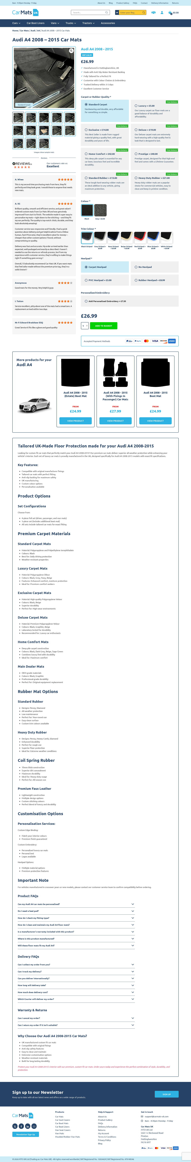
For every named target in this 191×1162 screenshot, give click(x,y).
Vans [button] (54, 23)
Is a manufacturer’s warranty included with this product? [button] (46, 931)
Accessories (108, 23)
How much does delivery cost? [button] (33, 992)
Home (15, 30)
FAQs (135, 3)
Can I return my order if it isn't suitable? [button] (37, 1025)
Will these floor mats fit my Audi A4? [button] (36, 945)
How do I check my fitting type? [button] (33, 918)
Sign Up (167, 1094)
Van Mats (59, 1133)
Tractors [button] (87, 23)
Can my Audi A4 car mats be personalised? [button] (39, 904)
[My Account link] (162, 12)
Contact (144, 3)
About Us (101, 3)
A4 (38, 30)
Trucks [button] (69, 23)
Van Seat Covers (62, 1130)
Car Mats (24, 30)
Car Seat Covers (62, 1120)
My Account (103, 1133)
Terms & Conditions (107, 1136)
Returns (175, 3)
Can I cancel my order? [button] (29, 1018)
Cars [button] (15, 23)
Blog (111, 3)
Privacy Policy (104, 1140)
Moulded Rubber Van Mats (67, 1136)
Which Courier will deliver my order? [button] (36, 999)
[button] (71, 50)
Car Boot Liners (35, 23)
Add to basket (103, 325)
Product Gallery (122, 3)
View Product (75, 420)
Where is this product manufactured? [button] (36, 938)
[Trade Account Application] (154, 13)
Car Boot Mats (61, 1123)
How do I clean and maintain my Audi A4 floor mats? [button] (44, 924)
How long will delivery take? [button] (32, 985)
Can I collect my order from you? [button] (34, 964)
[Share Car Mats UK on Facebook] (21, 1126)
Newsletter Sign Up (25, 1134)
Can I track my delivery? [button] (29, 971)
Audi (33, 30)
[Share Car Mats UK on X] (15, 1126)
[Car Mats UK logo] (31, 1115)
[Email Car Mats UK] (34, 1126)
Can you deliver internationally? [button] (33, 978)
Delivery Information (159, 3)
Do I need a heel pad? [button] (28, 911)
